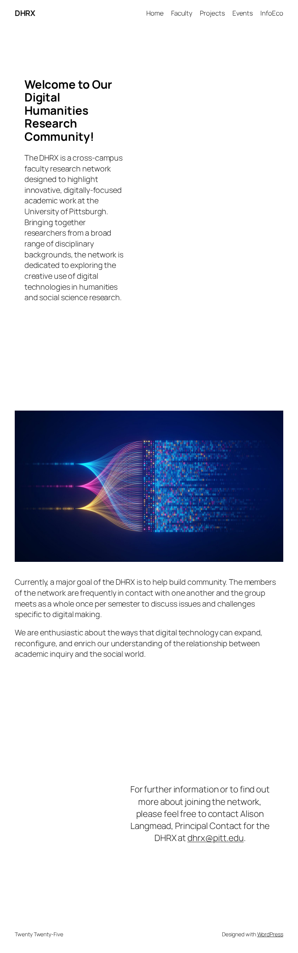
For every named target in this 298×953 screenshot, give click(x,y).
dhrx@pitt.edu (215, 838)
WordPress (270, 934)
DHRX (25, 13)
